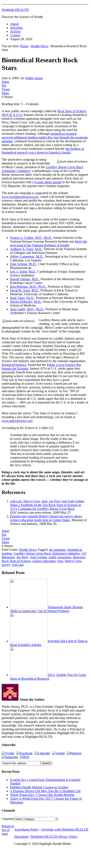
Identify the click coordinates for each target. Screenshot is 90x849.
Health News (28, 549)
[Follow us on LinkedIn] (42, 753)
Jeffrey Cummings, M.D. (26, 256)
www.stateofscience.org (17, 421)
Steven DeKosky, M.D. (25, 301)
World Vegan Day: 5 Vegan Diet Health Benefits (42, 795)
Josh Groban (38, 557)
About (14, 24)
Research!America (14, 365)
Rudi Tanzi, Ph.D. (22, 298)
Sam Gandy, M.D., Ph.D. (27, 309)
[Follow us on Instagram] (10, 757)
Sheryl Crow (73, 561)
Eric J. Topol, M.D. (23, 271)
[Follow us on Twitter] (8, 753)
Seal (60, 561)
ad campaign (57, 549)
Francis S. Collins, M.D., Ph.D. (31, 237)
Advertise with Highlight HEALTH (64, 829)
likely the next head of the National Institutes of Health (48, 243)
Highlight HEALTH (15, 9)
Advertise (16, 27)
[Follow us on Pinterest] (74, 753)
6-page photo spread (48, 182)
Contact (15, 35)
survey (6, 564)
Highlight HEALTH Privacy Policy (54, 836)
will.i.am (17, 564)
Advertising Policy (26, 829)
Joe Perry (22, 557)
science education (44, 561)
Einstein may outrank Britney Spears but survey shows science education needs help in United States (46, 518)
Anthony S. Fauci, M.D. (26, 249)
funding (7, 553)
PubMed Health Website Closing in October (39, 787)
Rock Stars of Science (16, 561)
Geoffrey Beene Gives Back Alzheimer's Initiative (47, 553)
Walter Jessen (34, 78)
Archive (15, 31)
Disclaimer (21, 836)
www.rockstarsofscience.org (20, 197)
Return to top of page (8, 829)
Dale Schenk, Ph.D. (23, 264)
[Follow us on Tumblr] (58, 753)
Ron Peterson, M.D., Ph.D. (28, 286)
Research (79, 557)
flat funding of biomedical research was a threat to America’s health (43, 150)
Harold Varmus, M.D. (24, 279)
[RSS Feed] (24, 757)
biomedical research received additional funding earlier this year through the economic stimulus (45, 137)
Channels (8, 819)
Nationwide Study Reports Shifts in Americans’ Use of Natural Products (46, 609)
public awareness (60, 557)
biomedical (74, 549)
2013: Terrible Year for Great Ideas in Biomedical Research (48, 676)
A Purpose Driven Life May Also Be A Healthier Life (45, 791)
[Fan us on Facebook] (24, 753)
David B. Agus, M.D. (24, 290)
